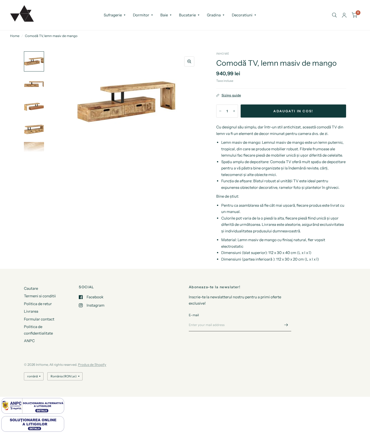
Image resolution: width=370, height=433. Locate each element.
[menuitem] (114, 15)
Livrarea (31, 311)
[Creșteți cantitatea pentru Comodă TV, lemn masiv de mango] (234, 111)
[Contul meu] (344, 15)
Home (14, 36)
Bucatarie (187, 15)
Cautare (31, 288)
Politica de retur (38, 303)
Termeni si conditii (40, 296)
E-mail (194, 315)
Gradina (214, 15)
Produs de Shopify (92, 365)
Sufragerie (113, 15)
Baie (164, 15)
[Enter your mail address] (286, 324)
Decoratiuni (242, 15)
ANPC (29, 340)
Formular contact (39, 319)
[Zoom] (189, 61)
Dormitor (141, 15)
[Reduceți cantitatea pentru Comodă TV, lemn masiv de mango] (220, 111)
